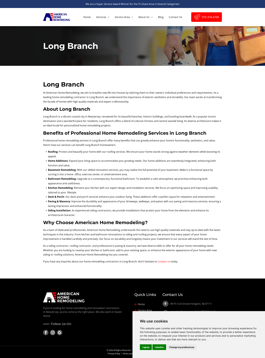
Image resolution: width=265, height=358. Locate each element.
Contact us (164, 261)
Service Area (145, 310)
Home (141, 304)
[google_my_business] (59, 333)
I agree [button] (145, 347)
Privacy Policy (114, 353)
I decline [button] (159, 347)
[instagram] (52, 333)
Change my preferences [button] (181, 347)
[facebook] (45, 333)
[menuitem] (86, 17)
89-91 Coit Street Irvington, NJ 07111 (191, 303)
